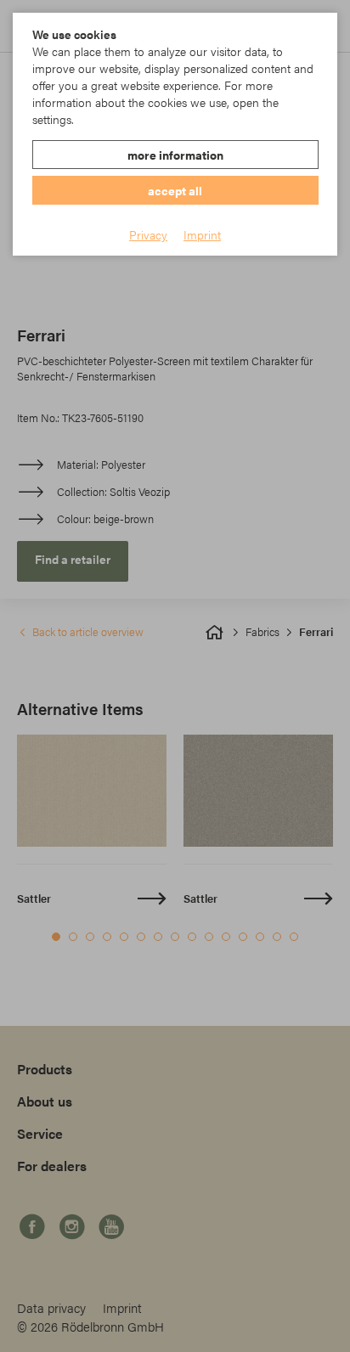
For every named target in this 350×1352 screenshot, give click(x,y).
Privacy (148, 234)
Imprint (202, 234)
